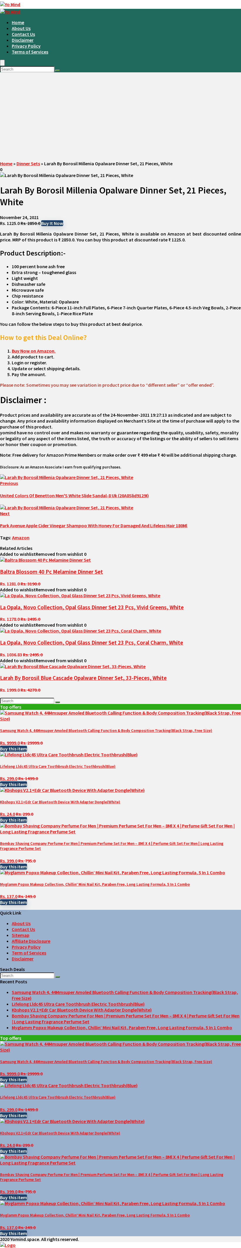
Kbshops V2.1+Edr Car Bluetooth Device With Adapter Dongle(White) (60, 802)
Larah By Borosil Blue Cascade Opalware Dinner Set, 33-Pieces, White (83, 678)
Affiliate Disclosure (31, 941)
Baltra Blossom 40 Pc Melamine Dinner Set (51, 571)
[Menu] (2, 63)
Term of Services (29, 953)
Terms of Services (30, 52)
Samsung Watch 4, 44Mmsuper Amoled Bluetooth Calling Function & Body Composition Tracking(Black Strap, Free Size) (106, 730)
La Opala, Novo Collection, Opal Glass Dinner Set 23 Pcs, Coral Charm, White (91, 642)
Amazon (20, 537)
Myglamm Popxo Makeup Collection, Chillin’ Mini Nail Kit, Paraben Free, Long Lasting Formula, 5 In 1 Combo (95, 884)
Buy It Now (52, 223)
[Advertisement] (120, 116)
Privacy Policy (26, 46)
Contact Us (23, 34)
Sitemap (20, 935)
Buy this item (13, 749)
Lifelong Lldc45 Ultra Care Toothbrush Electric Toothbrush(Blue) (58, 766)
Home (18, 22)
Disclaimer (23, 40)
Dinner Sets (28, 163)
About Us (21, 28)
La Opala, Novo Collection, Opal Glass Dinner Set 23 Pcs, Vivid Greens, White (92, 607)
